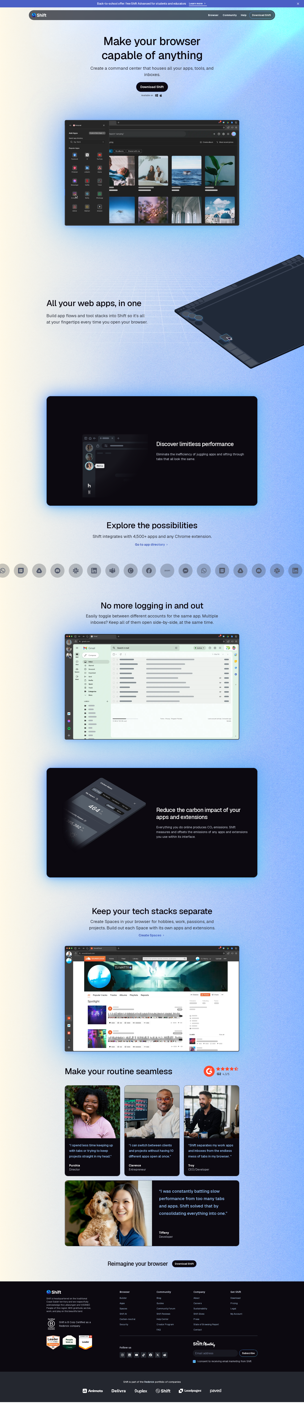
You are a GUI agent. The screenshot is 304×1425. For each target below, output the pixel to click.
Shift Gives (199, 1314)
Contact (198, 1329)
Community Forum (166, 1308)
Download (235, 1298)
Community (230, 15)
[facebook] (150, 1355)
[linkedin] (129, 1355)
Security (124, 1324)
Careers (198, 1303)
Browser (213, 15)
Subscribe (248, 1353)
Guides (160, 1303)
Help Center (163, 1319)
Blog (159, 1298)
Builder (123, 1298)
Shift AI (123, 1314)
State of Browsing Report (206, 1324)
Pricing (234, 1303)
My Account (236, 1314)
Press (196, 1319)
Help (243, 15)
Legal (233, 1308)
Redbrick (149, 1381)
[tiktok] (143, 1355)
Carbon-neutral (127, 1319)
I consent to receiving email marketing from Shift (224, 1361)
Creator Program (165, 1324)
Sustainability (200, 1308)
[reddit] (164, 1355)
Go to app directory (150, 544)
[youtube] (136, 1355)
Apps (122, 1303)
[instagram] (122, 1355)
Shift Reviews (163, 1314)
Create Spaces (150, 935)
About (197, 1298)
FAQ (159, 1329)
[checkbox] (194, 1361)
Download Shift (261, 15)
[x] (157, 1355)
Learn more (196, 3)
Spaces (123, 1308)
